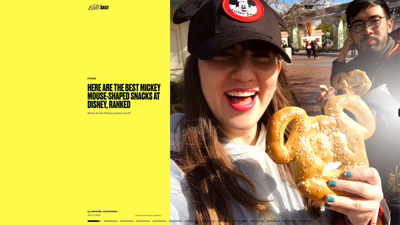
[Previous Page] (66, 112)
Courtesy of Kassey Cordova (399, 112)
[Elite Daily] (99, 7)
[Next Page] (266, 112)
